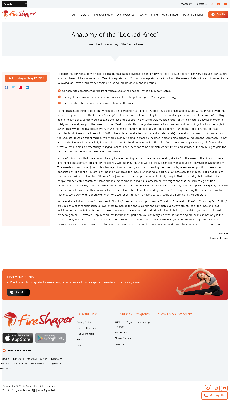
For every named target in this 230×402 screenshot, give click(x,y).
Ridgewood (56, 359)
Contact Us (201, 4)
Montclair (32, 359)
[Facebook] (218, 4)
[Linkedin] (27, 87)
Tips (79, 345)
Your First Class (79, 14)
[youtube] (225, 4)
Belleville (4, 359)
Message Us (217, 395)
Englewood (55, 363)
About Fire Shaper (192, 14)
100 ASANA (121, 332)
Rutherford (18, 359)
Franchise (120, 344)
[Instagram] (212, 4)
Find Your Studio (103, 14)
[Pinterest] (20, 87)
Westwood (5, 368)
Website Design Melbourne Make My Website (29, 390)
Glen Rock (5, 363)
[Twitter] (13, 87)
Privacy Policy (84, 322)
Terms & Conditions (87, 328)
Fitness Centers (123, 338)
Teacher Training (148, 14)
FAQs (79, 339)
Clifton (43, 359)
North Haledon (38, 363)
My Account (185, 4)
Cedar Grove (20, 363)
